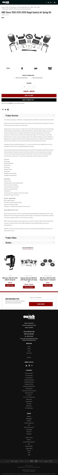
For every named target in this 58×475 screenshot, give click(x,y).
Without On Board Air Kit (21, 77)
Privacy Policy (29, 467)
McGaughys (29, 418)
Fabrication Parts (29, 392)
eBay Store (29, 406)
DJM (29, 455)
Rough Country (29, 437)
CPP (29, 425)
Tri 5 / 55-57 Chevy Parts (29, 397)
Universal (29, 403)
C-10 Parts (29, 395)
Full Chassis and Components (29, 390)
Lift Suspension (29, 377)
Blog (29, 350)
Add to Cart (40, 285)
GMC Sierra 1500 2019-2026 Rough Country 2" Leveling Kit (40, 279)
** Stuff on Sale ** (29, 373)
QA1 (29, 444)
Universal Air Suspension (29, 442)
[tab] (29, 115)
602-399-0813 (30, 334)
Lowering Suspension (29, 379)
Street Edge (29, 429)
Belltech (29, 416)
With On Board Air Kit (37, 77)
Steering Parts (29, 388)
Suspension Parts (29, 384)
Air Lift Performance (29, 427)
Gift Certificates (29, 408)
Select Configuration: (29, 75)
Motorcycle (29, 399)
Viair (29, 452)
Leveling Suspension (29, 382)
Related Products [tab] (27, 248)
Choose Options (21, 287)
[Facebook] (3, 109)
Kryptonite (29, 434)
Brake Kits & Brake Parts (29, 386)
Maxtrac (29, 439)
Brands (29, 348)
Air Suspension (29, 375)
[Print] (8, 109)
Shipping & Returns (21, 467)
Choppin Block (29, 448)
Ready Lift (29, 431)
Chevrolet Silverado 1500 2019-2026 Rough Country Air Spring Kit (21, 279)
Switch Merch (29, 401)
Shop (29, 346)
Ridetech (29, 420)
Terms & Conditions (36, 467)
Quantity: (29, 83)
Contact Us (29, 353)
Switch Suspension (29, 423)
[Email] (5, 109)
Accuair (29, 450)
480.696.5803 (30, 336)
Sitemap (29, 357)
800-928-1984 (30, 331)
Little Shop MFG (29, 446)
